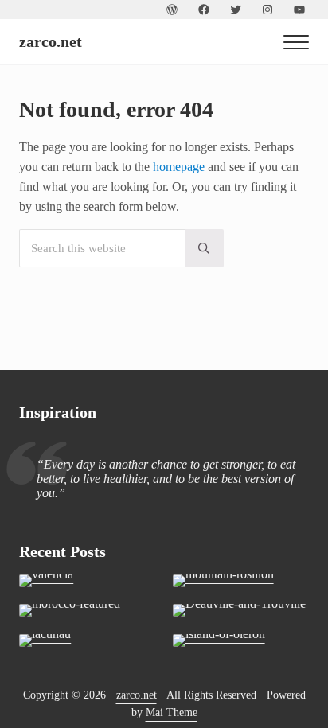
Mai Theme (171, 712)
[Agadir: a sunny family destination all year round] (87, 610)
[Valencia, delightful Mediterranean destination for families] (87, 580)
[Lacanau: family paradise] (87, 640)
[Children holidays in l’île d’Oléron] (241, 640)
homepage (179, 166)
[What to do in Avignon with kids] (241, 580)
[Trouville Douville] (241, 610)
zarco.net (50, 41)
